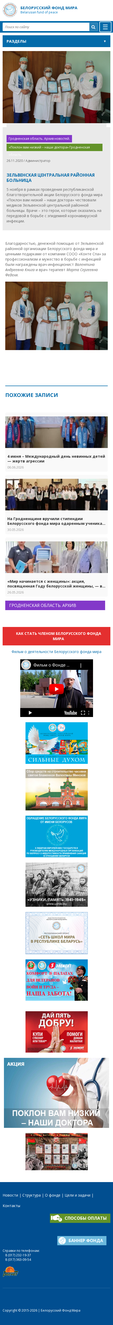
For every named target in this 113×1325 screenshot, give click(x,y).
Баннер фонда (86, 1240)
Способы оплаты (86, 1218)
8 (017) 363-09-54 (18, 1259)
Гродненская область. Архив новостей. (39, 138)
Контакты (11, 1205)
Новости (10, 1195)
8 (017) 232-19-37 (18, 1255)
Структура (31, 1195)
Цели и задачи (77, 1195)
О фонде (52, 1195)
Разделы (16, 41)
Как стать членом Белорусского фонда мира (58, 636)
